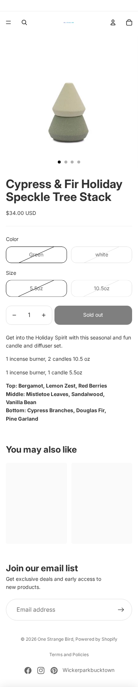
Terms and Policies (69, 654)
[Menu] (8, 22)
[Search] (24, 22)
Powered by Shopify (96, 639)
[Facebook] (28, 670)
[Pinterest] (54, 670)
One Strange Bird (55, 639)
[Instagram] (40, 670)
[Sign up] (121, 610)
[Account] (113, 22)
